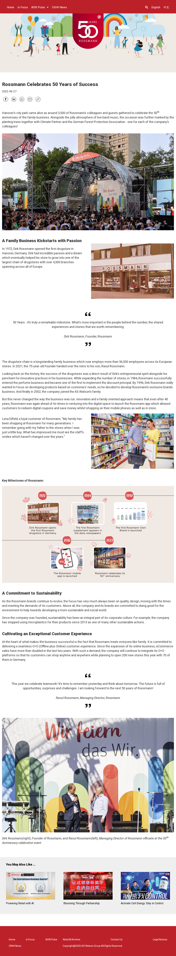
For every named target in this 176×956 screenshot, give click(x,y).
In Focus (30, 939)
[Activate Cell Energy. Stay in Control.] (145, 886)
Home (12, 939)
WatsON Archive (71, 939)
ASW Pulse (51, 939)
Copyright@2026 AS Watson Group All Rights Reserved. (93, 945)
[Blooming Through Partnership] (88, 886)
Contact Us (117, 939)
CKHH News (15, 945)
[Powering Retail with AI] (30, 886)
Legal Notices (160, 939)
